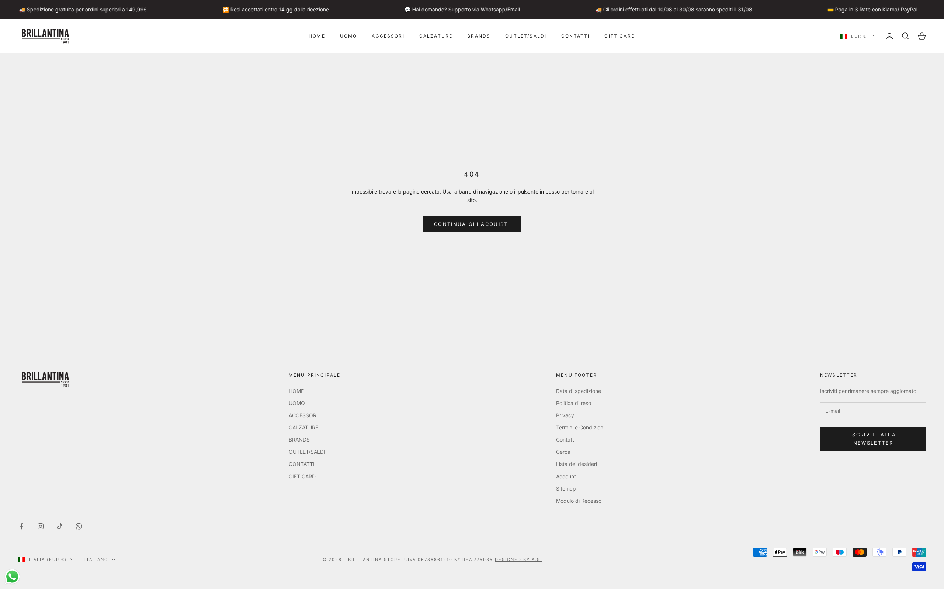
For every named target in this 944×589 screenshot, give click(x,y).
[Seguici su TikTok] (59, 526)
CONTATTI (575, 36)
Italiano (96, 559)
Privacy (565, 415)
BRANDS (478, 36)
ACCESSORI (388, 36)
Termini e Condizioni (580, 427)
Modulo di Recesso (578, 501)
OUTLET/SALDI (525, 36)
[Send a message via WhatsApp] (12, 576)
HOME (317, 36)
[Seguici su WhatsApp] (79, 526)
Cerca (563, 452)
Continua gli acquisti (472, 224)
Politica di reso (573, 403)
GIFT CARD (619, 36)
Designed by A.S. (518, 559)
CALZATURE (435, 36)
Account (566, 476)
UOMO (348, 36)
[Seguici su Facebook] (21, 526)
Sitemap (566, 488)
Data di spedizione (578, 391)
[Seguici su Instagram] (40, 526)
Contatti (565, 439)
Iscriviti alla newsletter (873, 438)
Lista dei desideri (576, 464)
